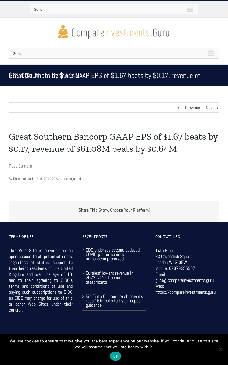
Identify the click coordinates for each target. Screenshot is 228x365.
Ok (115, 356)
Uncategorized (72, 178)
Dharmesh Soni (23, 178)
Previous (192, 108)
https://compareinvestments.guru (185, 292)
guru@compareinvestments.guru (184, 280)
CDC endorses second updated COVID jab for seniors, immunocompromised (113, 254)
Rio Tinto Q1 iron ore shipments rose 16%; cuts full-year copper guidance (114, 300)
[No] (221, 349)
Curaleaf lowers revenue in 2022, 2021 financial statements (109, 277)
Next (210, 108)
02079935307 (182, 268)
